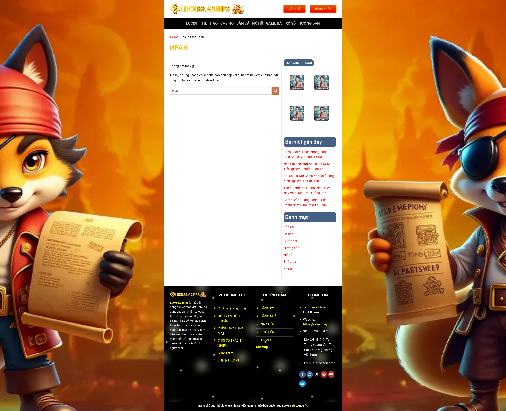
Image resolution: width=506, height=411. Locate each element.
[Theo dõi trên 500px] (302, 383)
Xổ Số (291, 23)
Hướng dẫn (309, 23)
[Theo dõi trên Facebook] (302, 374)
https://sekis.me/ (315, 324)
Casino (227, 23)
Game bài (274, 23)
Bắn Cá (242, 23)
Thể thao (209, 23)
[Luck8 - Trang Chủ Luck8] (208, 9)
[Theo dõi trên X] (316, 374)
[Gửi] (275, 91)
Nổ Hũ (257, 23)
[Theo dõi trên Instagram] (309, 374)
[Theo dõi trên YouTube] (331, 374)
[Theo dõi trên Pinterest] (324, 374)
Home (174, 37)
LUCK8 (191, 23)
